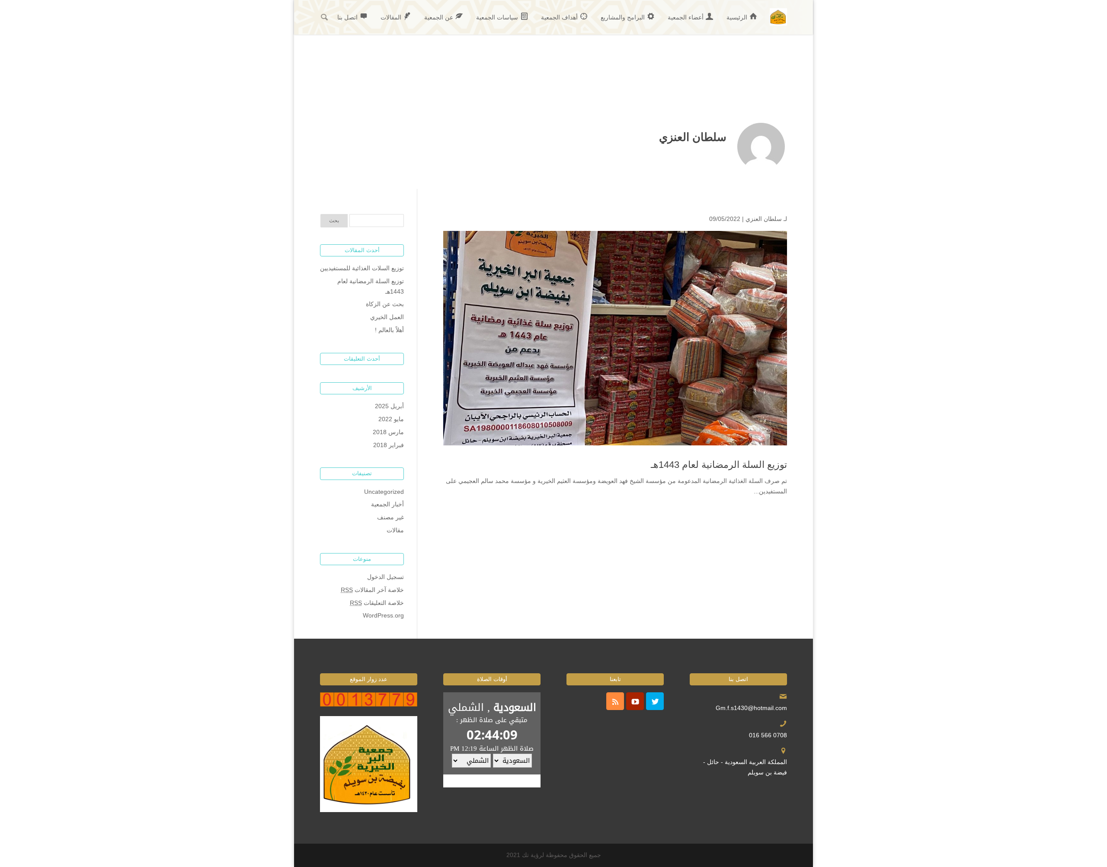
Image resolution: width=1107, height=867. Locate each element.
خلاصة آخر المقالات (372, 589)
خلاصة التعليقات (377, 602)
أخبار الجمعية (387, 504)
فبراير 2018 (388, 444)
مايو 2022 (391, 419)
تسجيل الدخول (385, 576)
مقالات (395, 530)
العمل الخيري (387, 317)
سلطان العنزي (763, 218)
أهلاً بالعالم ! (389, 329)
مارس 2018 (388, 432)
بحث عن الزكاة (385, 304)
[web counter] (368, 704)
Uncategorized (384, 491)
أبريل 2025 (389, 406)
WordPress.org (383, 615)
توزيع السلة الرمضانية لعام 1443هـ (719, 464)
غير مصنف (390, 517)
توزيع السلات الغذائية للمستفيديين (362, 268)
